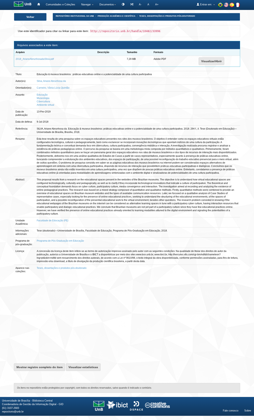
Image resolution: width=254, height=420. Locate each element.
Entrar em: (206, 4)
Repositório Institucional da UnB (75, 16)
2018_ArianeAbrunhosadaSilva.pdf (35, 59)
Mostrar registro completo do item (39, 367)
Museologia (43, 98)
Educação (42, 94)
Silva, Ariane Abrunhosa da (51, 81)
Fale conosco (230, 410)
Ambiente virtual (45, 105)
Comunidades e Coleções (60, 4)
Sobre (247, 410)
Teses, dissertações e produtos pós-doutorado (167, 16)
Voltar (30, 16)
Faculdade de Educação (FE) (52, 220)
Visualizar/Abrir (211, 61)
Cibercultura (43, 101)
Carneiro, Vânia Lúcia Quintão (53, 87)
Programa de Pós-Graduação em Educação (60, 240)
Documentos (106, 4)
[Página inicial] (38, 4)
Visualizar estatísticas (83, 367)
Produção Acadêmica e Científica (116, 16)
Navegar (86, 4)
